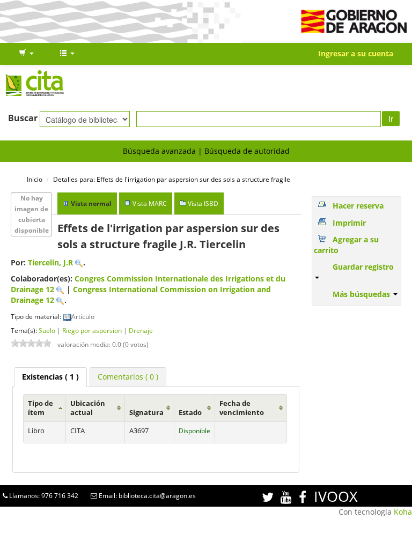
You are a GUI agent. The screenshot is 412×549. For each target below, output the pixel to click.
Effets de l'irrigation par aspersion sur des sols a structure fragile (171, 179)
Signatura (146, 412)
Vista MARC (150, 203)
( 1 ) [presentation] (50, 377)
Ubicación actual (87, 408)
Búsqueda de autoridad (247, 151)
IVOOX (336, 496)
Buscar (23, 118)
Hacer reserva (358, 206)
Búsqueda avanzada (159, 151)
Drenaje (141, 330)
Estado (190, 412)
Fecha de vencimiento (241, 408)
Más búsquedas (362, 294)
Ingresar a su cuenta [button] (355, 53)
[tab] (50, 377)
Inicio (34, 179)
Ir (390, 118)
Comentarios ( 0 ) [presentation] (128, 377)
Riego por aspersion (92, 330)
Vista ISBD (203, 203)
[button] (26, 53)
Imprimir (349, 223)
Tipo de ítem (40, 408)
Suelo (47, 330)
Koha (403, 512)
